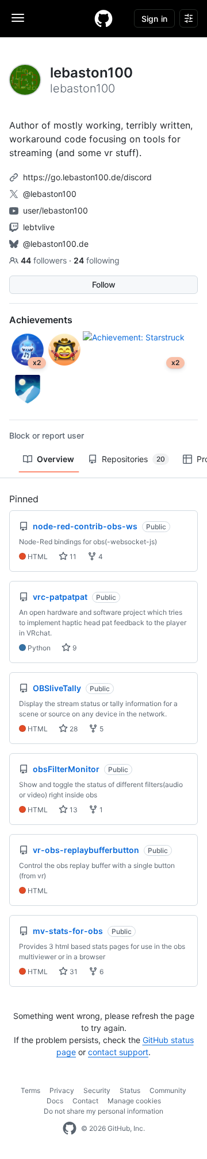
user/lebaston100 (55, 210)
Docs (55, 1100)
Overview (55, 459)
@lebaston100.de (56, 244)
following (97, 260)
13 (73, 809)
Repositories (133, 459)
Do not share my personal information (103, 1111)
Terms (30, 1090)
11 (72, 556)
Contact (85, 1100)
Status (130, 1090)
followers (45, 260)
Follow (104, 284)
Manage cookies (134, 1100)
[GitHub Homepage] (69, 1128)
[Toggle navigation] (17, 17)
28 (73, 728)
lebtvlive (39, 227)
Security (96, 1090)
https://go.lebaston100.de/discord (87, 177)
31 (73, 971)
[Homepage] (103, 18)
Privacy (61, 1090)
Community (168, 1090)
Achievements (40, 319)
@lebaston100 (49, 194)
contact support (118, 1052)
